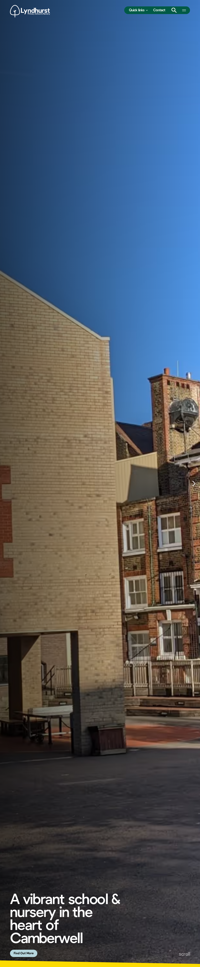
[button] (138, 10)
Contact (159, 10)
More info (20, 953)
